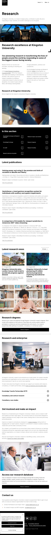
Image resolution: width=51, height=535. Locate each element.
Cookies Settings (12, 530)
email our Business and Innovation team (36, 385)
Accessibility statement (33, 523)
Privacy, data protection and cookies (37, 525)
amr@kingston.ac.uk (30, 507)
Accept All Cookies (12, 522)
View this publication (7, 182)
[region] (12, 523)
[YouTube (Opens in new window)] (27, 518)
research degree (32, 422)
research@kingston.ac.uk (32, 504)
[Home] (5, 2)
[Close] (23, 514)
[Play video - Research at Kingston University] (25, 111)
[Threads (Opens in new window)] (35, 518)
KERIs (33, 71)
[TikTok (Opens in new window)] (31, 518)
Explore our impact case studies (15, 438)
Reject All (12, 526)
